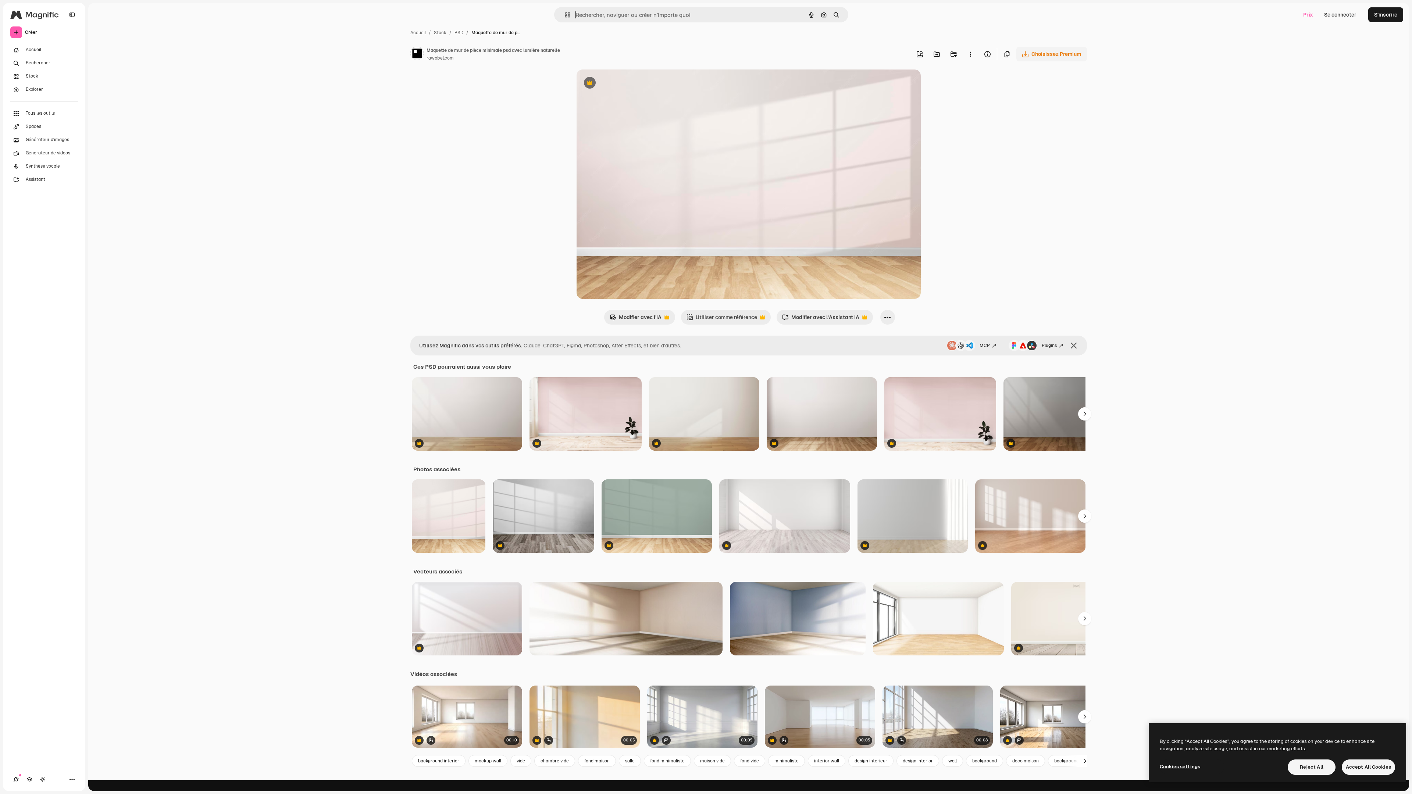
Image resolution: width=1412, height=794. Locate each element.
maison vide (712, 761)
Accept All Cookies (1368, 767)
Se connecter (1340, 14)
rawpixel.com (440, 58)
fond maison (597, 761)
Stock (440, 33)
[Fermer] (1073, 345)
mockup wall (488, 761)
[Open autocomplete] (565, 15)
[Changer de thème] (43, 779)
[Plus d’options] (970, 54)
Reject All (1311, 767)
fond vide (749, 761)
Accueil (418, 33)
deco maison (1025, 761)
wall (952, 761)
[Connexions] (16, 779)
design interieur (871, 761)
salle (630, 761)
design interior (918, 761)
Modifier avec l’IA (636, 319)
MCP (985, 345)
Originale (625, 83)
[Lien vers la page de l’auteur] (417, 54)
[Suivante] (1084, 414)
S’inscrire (1385, 14)
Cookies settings (1180, 766)
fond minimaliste (667, 761)
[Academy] (29, 779)
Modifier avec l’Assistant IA (820, 319)
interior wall (826, 761)
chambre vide (555, 761)
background (984, 761)
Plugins (1049, 345)
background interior (438, 761)
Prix (1308, 14)
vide (521, 761)
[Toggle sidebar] (72, 15)
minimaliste (786, 761)
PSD (458, 33)
